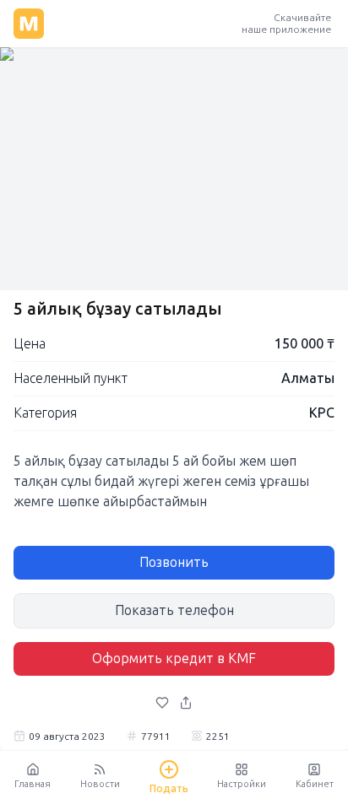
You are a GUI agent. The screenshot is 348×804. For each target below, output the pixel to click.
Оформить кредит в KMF (174, 658)
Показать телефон (174, 610)
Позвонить (174, 562)
